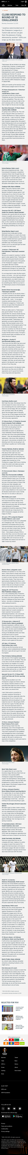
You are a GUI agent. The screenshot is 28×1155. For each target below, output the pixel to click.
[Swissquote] (22, 1039)
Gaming (3, 1070)
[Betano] (16, 1043)
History (16, 1064)
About (16, 1067)
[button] (23, 5)
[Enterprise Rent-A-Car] (16, 1039)
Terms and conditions (6, 1126)
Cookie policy (4, 1128)
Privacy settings (5, 1131)
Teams (16, 1057)
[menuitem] (10, 5)
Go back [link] (6, 10)
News (16, 1060)
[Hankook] (5, 1039)
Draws (2, 1067)
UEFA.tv (3, 1064)
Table (2, 1060)
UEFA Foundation (5, 1092)
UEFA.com (3, 1089)
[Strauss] (11, 1039)
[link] (10, 5)
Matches (3, 1057)
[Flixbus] (22, 1043)
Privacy (3, 1123)
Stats (2, 1074)
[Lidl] (11, 1043)
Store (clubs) (18, 1070)
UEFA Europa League (3, 5)
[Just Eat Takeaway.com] (5, 1043)
